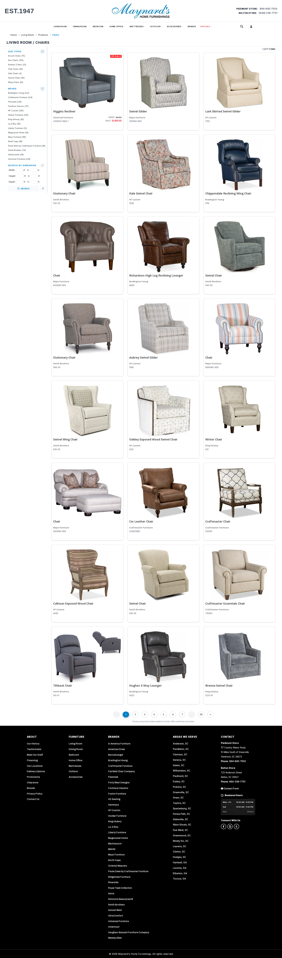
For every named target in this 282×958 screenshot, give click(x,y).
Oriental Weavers (117, 866)
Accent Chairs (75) (16, 56)
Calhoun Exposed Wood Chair (73, 603)
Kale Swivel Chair (141, 193)
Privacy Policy (34, 793)
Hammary (113, 804)
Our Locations (35, 766)
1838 (131, 203)
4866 (131, 285)
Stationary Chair (64, 193)
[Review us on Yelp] (236, 826)
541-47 (56, 695)
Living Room (60, 26)
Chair (56, 275)
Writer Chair (213, 439)
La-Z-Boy (113, 827)
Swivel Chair (213, 275)
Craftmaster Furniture (141, 527)
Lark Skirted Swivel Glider (223, 111)
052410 (208, 531)
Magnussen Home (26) (18, 133)
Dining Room (80, 26)
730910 (208, 613)
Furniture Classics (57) (18, 106)
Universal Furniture (63, 117)
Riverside (113, 882)
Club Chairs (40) (15, 69)
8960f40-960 (212, 367)
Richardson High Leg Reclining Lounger (156, 275)
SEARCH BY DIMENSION (22, 165)
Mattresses (136, 26)
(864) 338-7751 (268, 12)
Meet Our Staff (35, 755)
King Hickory (211, 445)
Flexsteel (113, 777)
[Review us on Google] (230, 826)
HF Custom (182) (16, 110)
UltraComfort (115, 915)
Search (25, 188)
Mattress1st (115, 843)
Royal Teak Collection (120, 888)
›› (210, 714)
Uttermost (113, 927)
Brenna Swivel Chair (219, 685)
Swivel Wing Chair (65, 439)
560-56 (209, 285)
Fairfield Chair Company (121, 771)
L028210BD (134, 531)
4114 (207, 203)
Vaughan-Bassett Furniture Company (128, 932)
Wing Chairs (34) (15, 82)
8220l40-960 (59, 285)
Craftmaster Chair (217, 521)
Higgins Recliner (64, 111)
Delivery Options (36, 771)
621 (207, 449)
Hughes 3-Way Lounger (145, 685)
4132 (131, 449)
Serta (111, 893)
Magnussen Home (118, 838)
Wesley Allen (115, 938)
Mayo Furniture (137, 117)
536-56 (132, 613)
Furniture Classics (118, 788)
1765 (207, 121)
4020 (131, 695)
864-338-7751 (237, 781)
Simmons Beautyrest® (120, 899)
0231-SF (209, 695)
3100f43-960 (135, 121)
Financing (32, 760)
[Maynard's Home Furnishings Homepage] (141, 11)
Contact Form (231, 788)
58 (201, 714)
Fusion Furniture (117, 793)
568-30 (56, 367)
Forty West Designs (119, 782)
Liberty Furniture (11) (17, 128)
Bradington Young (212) (18, 93)
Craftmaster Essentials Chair (225, 603)
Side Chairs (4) (15, 73)
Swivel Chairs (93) (16, 78)
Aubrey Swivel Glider (143, 357)
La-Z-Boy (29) (14, 124)
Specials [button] (205, 26)
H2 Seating (114, 799)
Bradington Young (214, 199)
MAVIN (111, 849)
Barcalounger (115, 755)
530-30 (56, 203)
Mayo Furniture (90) (17, 137)
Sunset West (115, 910)
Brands (31, 788)
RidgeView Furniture (119, 877)
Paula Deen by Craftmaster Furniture (128, 871)
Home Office (116, 26)
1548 (131, 367)
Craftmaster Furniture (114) (20, 97)
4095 (55, 613)
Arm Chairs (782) (15, 60)
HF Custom (210, 117)
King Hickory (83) (16, 119)
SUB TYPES (14, 51)
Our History (33, 743)
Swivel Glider (138, 111)
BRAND (12, 88)
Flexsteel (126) (15, 102)
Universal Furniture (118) (19, 159)
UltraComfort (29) (16, 155)
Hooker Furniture (117, 816)
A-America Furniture (119, 743)
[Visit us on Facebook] (223, 826)
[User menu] (251, 26)
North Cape (114, 860)
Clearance (32, 782)
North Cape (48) (15, 141)
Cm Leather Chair (141, 521)
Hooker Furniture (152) (18, 115)
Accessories (174, 26)
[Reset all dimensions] (42, 188)
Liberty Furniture (117, 832)
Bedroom (98, 26)
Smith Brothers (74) (17, 150)
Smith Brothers (61, 199)
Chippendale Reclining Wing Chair (228, 193)
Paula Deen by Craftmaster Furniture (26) (26, 146)
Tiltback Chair (62, 685)
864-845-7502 (268, 8)
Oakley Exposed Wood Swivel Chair (153, 439)
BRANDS (192, 26)
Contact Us (33, 799)
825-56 (56, 449)
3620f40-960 (59, 531)
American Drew (116, 749)
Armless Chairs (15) (17, 65)
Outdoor (155, 26)
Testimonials (34, 749)
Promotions (33, 777)
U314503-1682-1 (60, 121)
